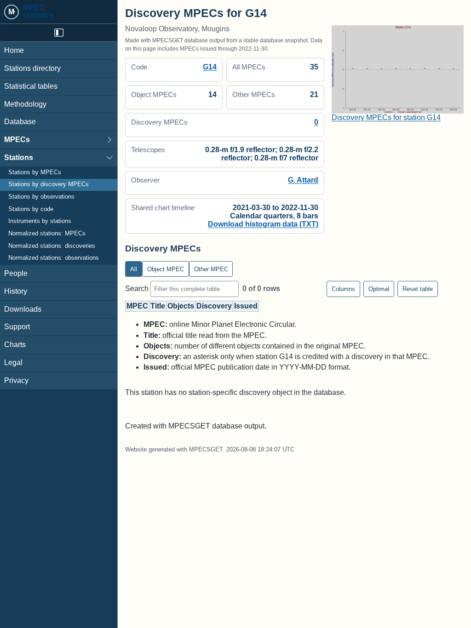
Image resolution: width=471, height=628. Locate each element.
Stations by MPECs (34, 172)
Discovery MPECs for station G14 (386, 117)
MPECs (17, 139)
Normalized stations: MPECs (47, 233)
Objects (180, 306)
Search (137, 288)
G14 (210, 67)
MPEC (137, 306)
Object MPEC (165, 269)
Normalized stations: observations (53, 258)
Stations (18, 157)
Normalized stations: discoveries (51, 246)
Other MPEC (211, 269)
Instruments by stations (39, 221)
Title (157, 306)
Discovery (214, 306)
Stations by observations (41, 197)
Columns (343, 288)
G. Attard (303, 180)
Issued (246, 306)
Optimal (378, 288)
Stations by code (30, 209)
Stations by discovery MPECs (48, 184)
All (133, 269)
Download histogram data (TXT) (263, 224)
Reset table (417, 288)
